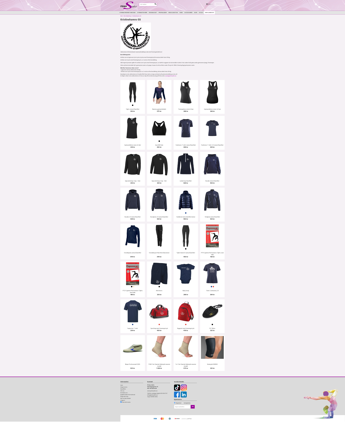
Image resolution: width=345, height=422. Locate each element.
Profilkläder (163, 13)
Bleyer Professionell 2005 (132, 364)
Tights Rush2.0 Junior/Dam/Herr (186, 253)
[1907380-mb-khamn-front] (212, 200)
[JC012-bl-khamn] (132, 164)
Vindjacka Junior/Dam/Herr (212, 217)
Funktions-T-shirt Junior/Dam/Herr (186, 145)
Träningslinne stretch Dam (185, 109)
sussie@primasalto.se (170, 76)
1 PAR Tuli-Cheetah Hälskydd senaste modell (159, 365)
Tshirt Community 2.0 (212, 291)
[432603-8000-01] (159, 236)
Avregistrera (187, 403)
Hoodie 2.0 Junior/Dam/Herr (133, 217)
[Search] (155, 4)
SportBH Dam (159, 145)
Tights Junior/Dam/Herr (132, 109)
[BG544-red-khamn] (159, 311)
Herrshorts (159, 291)
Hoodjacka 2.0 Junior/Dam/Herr (159, 217)
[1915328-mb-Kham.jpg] (132, 200)
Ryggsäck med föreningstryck (185, 328)
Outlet (201, 13)
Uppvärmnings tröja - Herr (159, 181)
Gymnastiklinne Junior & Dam (212, 109)
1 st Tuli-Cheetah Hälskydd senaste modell (185, 365)
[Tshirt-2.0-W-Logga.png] (212, 128)
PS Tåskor (212, 328)
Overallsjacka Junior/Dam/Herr (132, 253)
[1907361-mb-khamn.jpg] (185, 128)
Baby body (186, 291)
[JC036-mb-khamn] (185, 164)
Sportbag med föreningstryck (159, 328)
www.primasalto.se (152, 391)
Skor (195, 13)
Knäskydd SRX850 (212, 364)
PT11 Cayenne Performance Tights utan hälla (212, 254)
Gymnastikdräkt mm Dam (127, 13)
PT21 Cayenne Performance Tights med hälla (133, 292)
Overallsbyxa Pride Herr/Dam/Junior (159, 253)
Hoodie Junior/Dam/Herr (212, 181)
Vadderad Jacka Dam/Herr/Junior (185, 217)
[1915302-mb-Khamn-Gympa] (212, 273)
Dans (181, 13)
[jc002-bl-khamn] (159, 164)
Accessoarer (188, 13)
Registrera (178, 403)
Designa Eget (153, 13)
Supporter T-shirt (132, 328)
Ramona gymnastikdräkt (159, 109)
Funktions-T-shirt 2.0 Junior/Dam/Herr (212, 145)
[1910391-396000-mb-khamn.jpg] (185, 200)
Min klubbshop (209, 13)
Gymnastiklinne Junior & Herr (132, 145)
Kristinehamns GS (137, 16)
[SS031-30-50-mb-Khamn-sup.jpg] (132, 311)
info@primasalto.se (152, 395)
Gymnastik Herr (142, 13)
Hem (121, 16)
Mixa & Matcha (173, 13)
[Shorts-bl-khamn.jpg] (159, 273)
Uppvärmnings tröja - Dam (132, 181)
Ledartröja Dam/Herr (186, 181)
